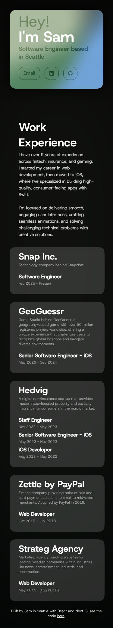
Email (29, 73)
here (60, 615)
